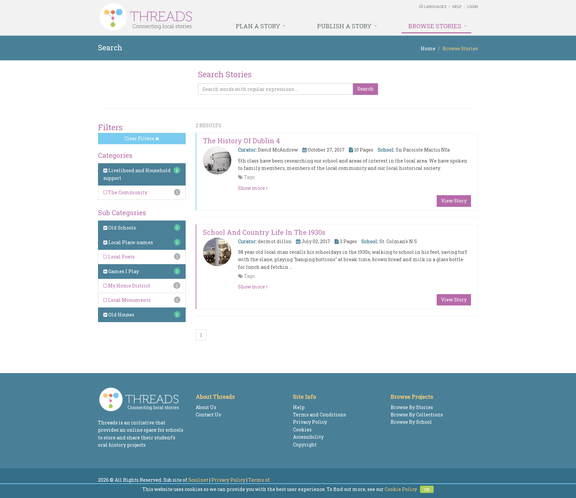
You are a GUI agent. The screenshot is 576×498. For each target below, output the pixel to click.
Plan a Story (258, 26)
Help (456, 6)
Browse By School (411, 422)
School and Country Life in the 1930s (264, 232)
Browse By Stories (412, 407)
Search (365, 89)
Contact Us (208, 414)
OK (427, 489)
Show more (252, 188)
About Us (206, 407)
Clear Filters (139, 138)
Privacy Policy (310, 422)
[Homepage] (215, 17)
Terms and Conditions (319, 414)
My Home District (128, 285)
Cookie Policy (401, 489)
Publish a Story (344, 26)
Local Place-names (130, 242)
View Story (454, 201)
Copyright (305, 444)
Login (472, 6)
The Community (127, 192)
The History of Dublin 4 (241, 140)
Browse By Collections (417, 414)
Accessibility (308, 437)
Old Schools (121, 228)
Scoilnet (198, 480)
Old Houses (120, 314)
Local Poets (121, 256)
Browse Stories (434, 26)
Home (428, 48)
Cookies (302, 429)
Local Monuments (129, 300)
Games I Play (123, 271)
